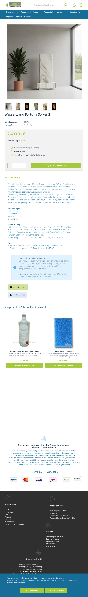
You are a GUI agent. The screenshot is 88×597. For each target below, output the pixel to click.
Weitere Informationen (16, 583)
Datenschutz (9, 522)
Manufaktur (50, 544)
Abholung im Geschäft (54, 536)
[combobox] (51, 4)
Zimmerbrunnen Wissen (59, 515)
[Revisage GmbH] (13, 4)
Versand (8, 517)
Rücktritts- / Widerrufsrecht (15, 524)
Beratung (53, 513)
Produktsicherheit (18, 295)
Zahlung (8, 519)
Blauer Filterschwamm (64, 351)
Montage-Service (52, 541)
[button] (9, 106)
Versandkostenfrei (19, 287)
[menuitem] (12, 12)
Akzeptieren (32, 590)
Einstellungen (56, 590)
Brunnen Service (52, 539)
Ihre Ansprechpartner (58, 511)
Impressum (9, 512)
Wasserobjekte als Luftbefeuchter (63, 518)
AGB (6, 514)
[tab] (23, 510)
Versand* (22, 141)
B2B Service (50, 546)
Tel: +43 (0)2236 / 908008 (32, 569)
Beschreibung (12, 177)
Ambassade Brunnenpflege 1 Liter (24, 351)
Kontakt (7, 510)
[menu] (44, 14)
